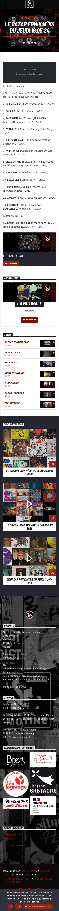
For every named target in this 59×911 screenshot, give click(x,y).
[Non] (55, 899)
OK (10, 906)
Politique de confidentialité (38, 906)
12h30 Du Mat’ (11, 362)
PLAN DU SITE (9, 838)
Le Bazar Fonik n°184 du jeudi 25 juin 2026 (29, 472)
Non (18, 906)
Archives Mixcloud (43, 879)
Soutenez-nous (13, 882)
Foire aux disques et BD (17, 879)
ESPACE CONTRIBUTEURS (14, 845)
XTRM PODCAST (12, 382)
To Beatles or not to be (17, 342)
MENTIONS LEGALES (12, 834)
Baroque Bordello (14, 392)
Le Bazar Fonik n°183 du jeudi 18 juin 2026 (30, 526)
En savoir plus (11, 263)
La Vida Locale (12, 352)
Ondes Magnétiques (15, 372)
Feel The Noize (12, 403)
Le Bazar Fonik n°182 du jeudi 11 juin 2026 (29, 581)
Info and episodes (29, 320)
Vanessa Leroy (28, 871)
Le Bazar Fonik (29, 19)
